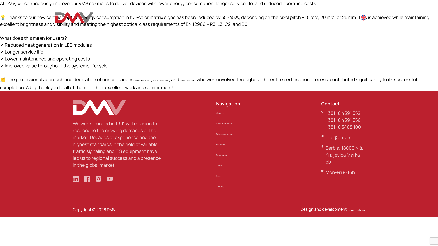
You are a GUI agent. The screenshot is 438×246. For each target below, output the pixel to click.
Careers (314, 17)
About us (220, 113)
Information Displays (284, 17)
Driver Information (192, 17)
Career (219, 165)
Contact (348, 17)
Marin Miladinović (161, 80)
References (331, 17)
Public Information (225, 17)
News (218, 176)
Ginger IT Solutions (357, 210)
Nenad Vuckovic (187, 80)
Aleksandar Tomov (142, 80)
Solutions (254, 17)
